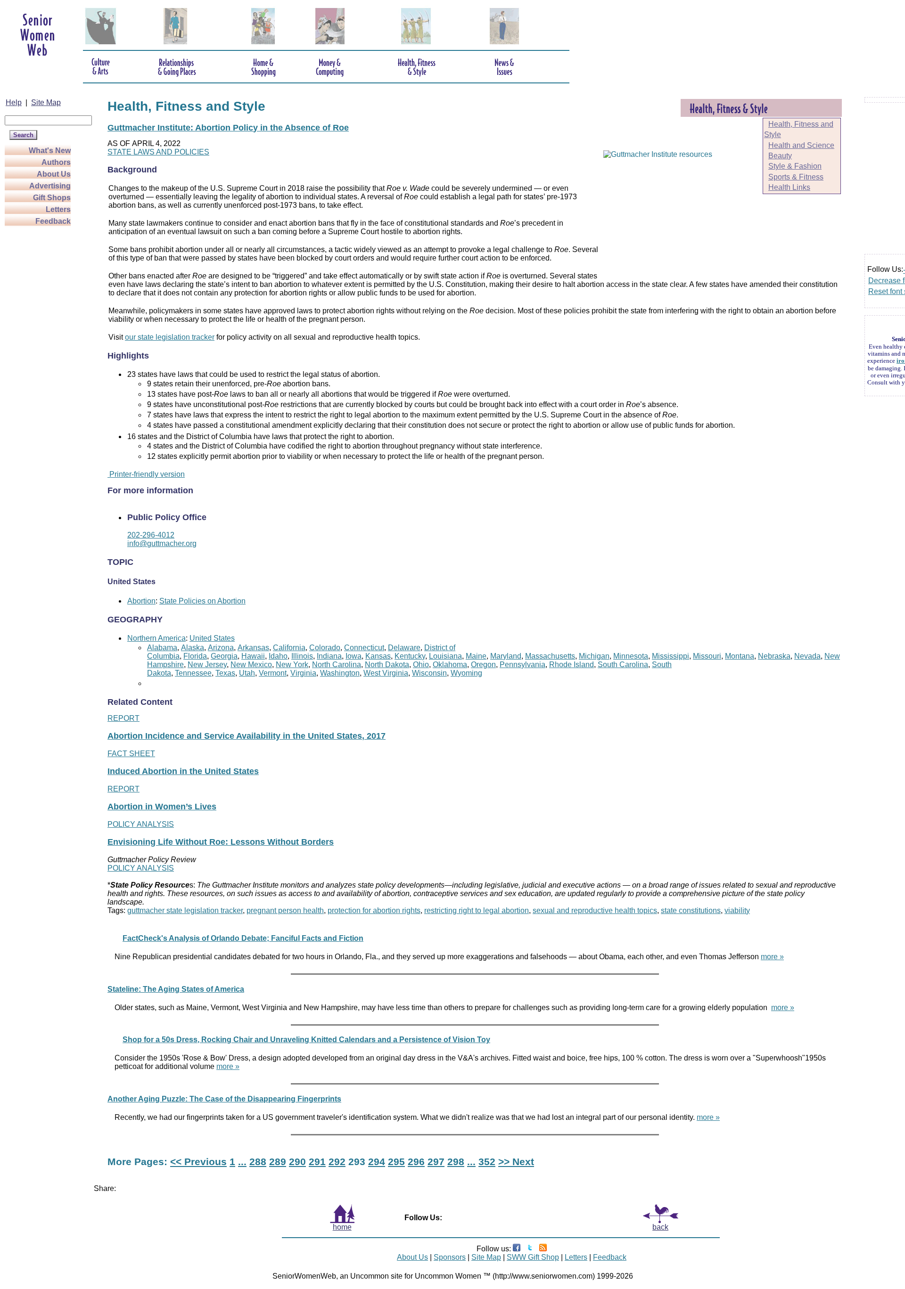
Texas (225, 673)
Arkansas (253, 648)
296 (416, 1161)
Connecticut (364, 648)
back (660, 1227)
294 (376, 1161)
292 (337, 1161)
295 (396, 1161)
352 (486, 1161)
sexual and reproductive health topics (595, 910)
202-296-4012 (150, 535)
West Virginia (385, 673)
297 (436, 1161)
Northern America (156, 638)
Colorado (324, 648)
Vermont (273, 673)
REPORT (123, 718)
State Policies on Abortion (202, 601)
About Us (54, 174)
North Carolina (336, 665)
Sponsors (450, 1257)
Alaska (192, 648)
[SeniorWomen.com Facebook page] (516, 1249)
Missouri (707, 656)
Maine (476, 656)
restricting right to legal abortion (476, 910)
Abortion (141, 601)
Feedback (53, 221)
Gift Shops (52, 198)
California (289, 648)
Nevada (807, 656)
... (242, 1161)
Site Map (46, 102)
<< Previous (198, 1161)
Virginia (303, 673)
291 (317, 1161)
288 (257, 1161)
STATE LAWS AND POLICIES (158, 152)
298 (455, 1161)
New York (292, 665)
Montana (739, 656)
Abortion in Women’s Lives (161, 806)
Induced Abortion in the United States (183, 771)
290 (297, 1161)
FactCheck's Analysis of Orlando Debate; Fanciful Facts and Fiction (243, 938)
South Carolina (623, 665)
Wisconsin (429, 673)
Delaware (404, 648)
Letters (58, 209)
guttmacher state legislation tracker (185, 910)
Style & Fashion (795, 166)
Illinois (302, 656)
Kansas (378, 656)
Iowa (354, 656)
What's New (50, 151)
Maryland (505, 656)
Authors (56, 162)
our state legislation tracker (169, 337)
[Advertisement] (42, 368)
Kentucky (410, 656)
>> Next (516, 1161)
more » (772, 957)
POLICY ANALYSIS (140, 824)
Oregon (483, 665)
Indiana (329, 656)
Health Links (789, 187)
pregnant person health (285, 910)
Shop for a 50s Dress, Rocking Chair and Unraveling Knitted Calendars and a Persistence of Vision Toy (306, 1040)
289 (277, 1161)
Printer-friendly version (146, 474)
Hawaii (253, 656)
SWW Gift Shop (533, 1257)
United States (212, 638)
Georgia (224, 656)
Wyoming (466, 673)
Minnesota (630, 656)
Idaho (278, 656)
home (342, 1227)
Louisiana (445, 656)
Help (14, 102)
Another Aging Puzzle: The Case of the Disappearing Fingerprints (224, 1099)
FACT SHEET (131, 754)
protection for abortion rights (374, 910)
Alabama (162, 648)
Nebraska (774, 656)
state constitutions (691, 910)
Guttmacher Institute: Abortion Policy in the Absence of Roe (228, 127)
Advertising (50, 186)
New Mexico (251, 665)
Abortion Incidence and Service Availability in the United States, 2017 (246, 736)
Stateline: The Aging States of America (175, 989)
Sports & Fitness (795, 177)
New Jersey (207, 665)
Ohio (421, 665)
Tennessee (193, 673)
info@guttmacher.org (162, 543)
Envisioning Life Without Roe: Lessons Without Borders (220, 842)
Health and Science (801, 145)
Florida (195, 656)
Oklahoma (450, 665)
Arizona (221, 648)
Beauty (780, 156)
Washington (340, 673)
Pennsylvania (522, 665)
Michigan (594, 656)
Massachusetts (550, 656)
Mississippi (670, 656)
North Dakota (387, 665)
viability (737, 910)
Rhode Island (571, 665)
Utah (247, 673)
